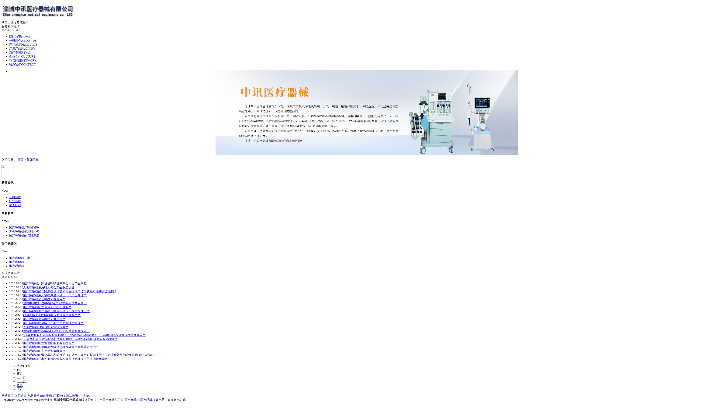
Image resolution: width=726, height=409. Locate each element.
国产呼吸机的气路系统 (24, 235)
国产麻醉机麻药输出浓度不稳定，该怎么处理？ (55, 295)
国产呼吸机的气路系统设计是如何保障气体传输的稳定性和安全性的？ (70, 291)
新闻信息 (33, 159)
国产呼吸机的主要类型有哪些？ (44, 351)
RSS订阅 (84, 395)
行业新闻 (15, 201)
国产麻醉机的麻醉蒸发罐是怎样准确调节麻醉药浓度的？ (61, 347)
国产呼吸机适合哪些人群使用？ (44, 299)
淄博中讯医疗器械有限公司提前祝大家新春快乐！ (56, 331)
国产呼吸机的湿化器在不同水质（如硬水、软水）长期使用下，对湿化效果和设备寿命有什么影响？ (89, 355)
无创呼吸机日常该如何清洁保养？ (45, 327)
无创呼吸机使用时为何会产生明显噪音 (48, 287)
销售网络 (23, 60)
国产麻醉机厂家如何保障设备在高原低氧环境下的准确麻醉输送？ (67, 359)
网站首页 (19, 36)
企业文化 (22, 56)
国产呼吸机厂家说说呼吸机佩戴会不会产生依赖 (55, 283)
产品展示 (23, 44)
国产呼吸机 (16, 266)
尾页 (20, 385)
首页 (20, 159)
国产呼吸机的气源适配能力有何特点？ (48, 343)
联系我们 (22, 64)
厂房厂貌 (22, 48)
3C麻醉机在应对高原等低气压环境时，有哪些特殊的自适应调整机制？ (70, 339)
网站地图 (72, 395)
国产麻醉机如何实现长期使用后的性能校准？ (53, 323)
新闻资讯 (19, 52)
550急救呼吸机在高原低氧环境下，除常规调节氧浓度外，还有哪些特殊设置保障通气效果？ (84, 335)
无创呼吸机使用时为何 (24, 231)
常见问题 (15, 205)
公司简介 (23, 40)
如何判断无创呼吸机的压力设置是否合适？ (52, 315)
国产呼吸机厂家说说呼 (24, 227)
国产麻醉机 (16, 262)
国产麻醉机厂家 (19, 258)
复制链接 (46, 399)
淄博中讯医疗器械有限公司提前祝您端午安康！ (55, 303)
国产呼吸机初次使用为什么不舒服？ (47, 307)
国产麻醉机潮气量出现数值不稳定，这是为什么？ (56, 311)
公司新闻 (15, 197)
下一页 (21, 381)
